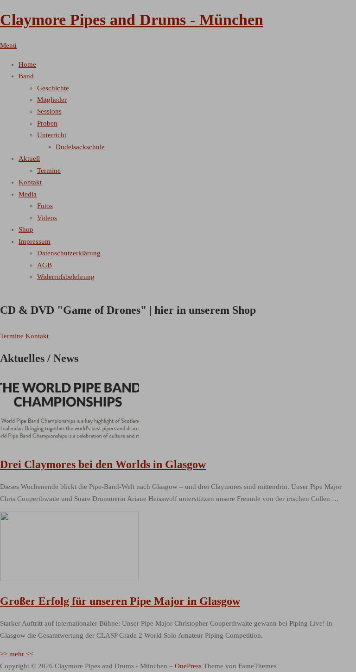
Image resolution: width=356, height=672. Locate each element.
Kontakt (37, 336)
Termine (12, 336)
